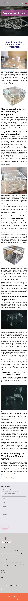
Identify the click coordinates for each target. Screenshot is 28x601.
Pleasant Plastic (7, 71)
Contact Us (4, 572)
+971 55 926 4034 (8, 585)
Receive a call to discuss (9, 493)
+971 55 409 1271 (15, 585)
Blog (2, 570)
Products (3, 575)
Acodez (16, 599)
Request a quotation (8, 489)
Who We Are (4, 547)
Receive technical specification (11, 491)
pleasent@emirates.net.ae (9, 589)
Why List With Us (5, 560)
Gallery (3, 577)
